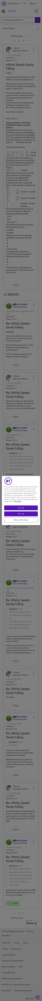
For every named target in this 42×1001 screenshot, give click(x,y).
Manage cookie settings (21, 520)
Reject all (21, 514)
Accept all (21, 508)
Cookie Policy (17, 501)
